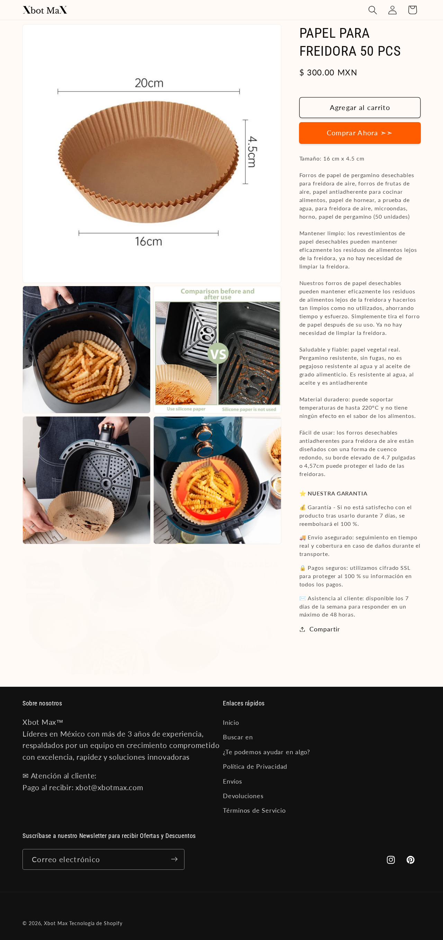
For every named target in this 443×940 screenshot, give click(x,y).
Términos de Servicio (254, 810)
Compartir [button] (324, 629)
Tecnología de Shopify (95, 923)
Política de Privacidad (255, 766)
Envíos (232, 781)
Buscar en (238, 737)
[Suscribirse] (174, 859)
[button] (373, 10)
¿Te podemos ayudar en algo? (266, 752)
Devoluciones (243, 796)
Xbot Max (55, 923)
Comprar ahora (360, 133)
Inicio (231, 722)
